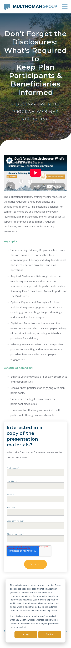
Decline (49, 634)
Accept (26, 634)
